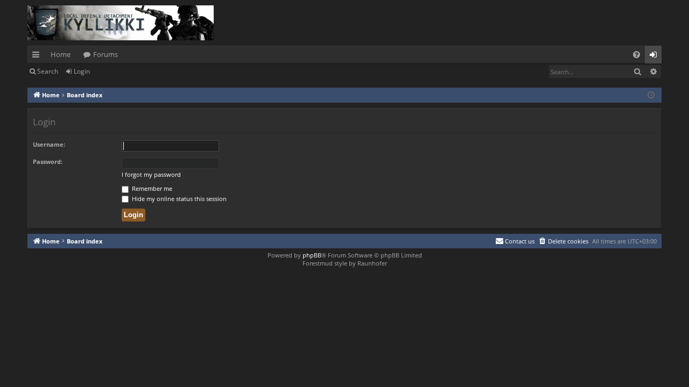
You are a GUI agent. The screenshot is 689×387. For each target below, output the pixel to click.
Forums (105, 54)
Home (61, 54)
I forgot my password (151, 174)
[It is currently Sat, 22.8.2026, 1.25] (651, 95)
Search (47, 71)
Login (82, 71)
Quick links (38, 56)
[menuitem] (636, 54)
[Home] (120, 23)
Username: (49, 144)
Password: (47, 161)
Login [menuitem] (655, 56)
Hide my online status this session (178, 199)
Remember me (151, 188)
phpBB (312, 255)
